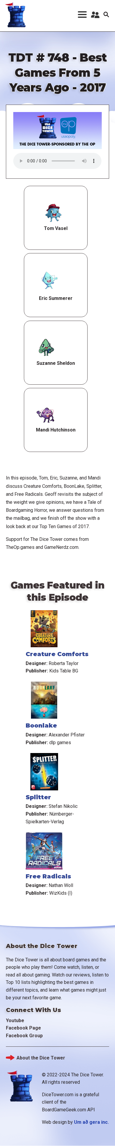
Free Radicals (48, 876)
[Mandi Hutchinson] (45, 415)
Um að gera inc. (91, 1122)
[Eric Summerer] (48, 280)
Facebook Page (23, 1028)
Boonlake (41, 725)
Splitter (38, 797)
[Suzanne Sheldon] (46, 348)
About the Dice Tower (41, 1058)
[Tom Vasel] (53, 213)
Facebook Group (24, 1035)
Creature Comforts (57, 654)
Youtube (15, 1020)
